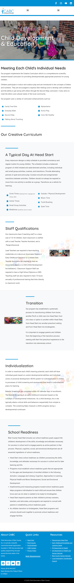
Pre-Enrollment (32, 545)
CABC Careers (31, 548)
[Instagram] (61, 3)
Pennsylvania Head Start (60, 540)
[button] (27, 10)
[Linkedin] (71, 3)
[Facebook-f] (56, 3)
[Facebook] (3, 563)
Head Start (30, 540)
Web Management (33, 556)
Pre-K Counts (31, 543)
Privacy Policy (31, 551)
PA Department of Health (60, 548)
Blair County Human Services (61, 556)
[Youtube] (66, 3)
